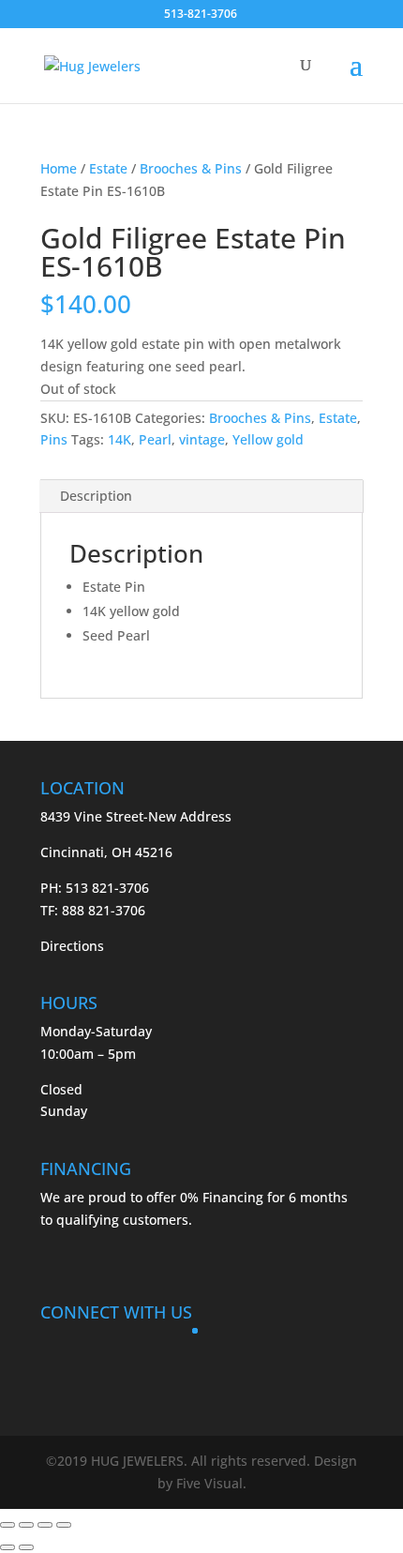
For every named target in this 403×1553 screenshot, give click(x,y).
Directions (72, 946)
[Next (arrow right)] (26, 1547)
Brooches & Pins (191, 168)
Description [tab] (96, 496)
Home (58, 168)
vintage (202, 439)
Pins (53, 439)
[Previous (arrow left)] (7, 1547)
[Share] (44, 1525)
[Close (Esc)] (63, 1525)
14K (119, 439)
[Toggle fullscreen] (26, 1525)
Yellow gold (268, 439)
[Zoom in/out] (7, 1525)
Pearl (155, 439)
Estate (108, 168)
